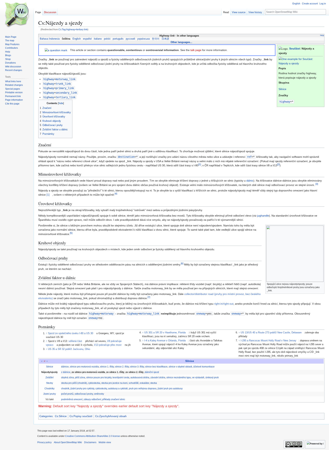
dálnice (65, 366)
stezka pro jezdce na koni (114, 383)
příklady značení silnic (113, 399)
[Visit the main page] (17, 15)
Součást (294, 48)
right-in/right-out (223, 303)
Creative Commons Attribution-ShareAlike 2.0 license (92, 436)
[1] (48, 194)
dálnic (249, 180)
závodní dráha (157, 377)
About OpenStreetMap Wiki (68, 442)
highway (284, 101)
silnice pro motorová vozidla (84, 366)
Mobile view (105, 442)
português (118, 38)
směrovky (99, 394)
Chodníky (49, 388)
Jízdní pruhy (49, 394)
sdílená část (75, 341)
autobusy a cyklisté (118, 388)
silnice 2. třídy (122, 366)
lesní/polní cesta (121, 377)
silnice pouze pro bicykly (98, 377)
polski (107, 38)
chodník (65, 388)
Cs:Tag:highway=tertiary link (73, 29)
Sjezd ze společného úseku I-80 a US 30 (70, 333)
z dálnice (65, 372)
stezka (153, 383)
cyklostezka (94, 383)
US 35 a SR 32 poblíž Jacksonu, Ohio (69, 349)
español (87, 38)
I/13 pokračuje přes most (107, 345)
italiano (97, 38)
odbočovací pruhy (84, 394)
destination (126, 156)
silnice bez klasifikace (156, 366)
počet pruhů (67, 394)
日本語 (165, 38)
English (76, 38)
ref (249, 156)
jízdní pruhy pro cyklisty (82, 388)
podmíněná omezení (71, 399)
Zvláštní (50, 377)
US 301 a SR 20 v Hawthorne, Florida (165, 332)
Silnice (282, 89)
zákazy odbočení (92, 399)
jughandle (263, 215)
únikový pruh (212, 377)
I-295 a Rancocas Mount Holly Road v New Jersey (268, 340)
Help (322, 35)
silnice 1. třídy (107, 366)
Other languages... (181, 42)
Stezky (49, 383)
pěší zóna (80, 377)
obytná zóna (67, 377)
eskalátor (144, 383)
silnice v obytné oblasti (180, 366)
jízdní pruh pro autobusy (170, 388)
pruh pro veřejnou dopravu (143, 388)
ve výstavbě (198, 377)
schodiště (134, 383)
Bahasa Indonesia (49, 38)
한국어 (155, 38)
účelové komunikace (204, 366)
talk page (195, 50)
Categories (46, 416)
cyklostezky (101, 388)
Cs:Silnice (61, 416)
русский (130, 38)
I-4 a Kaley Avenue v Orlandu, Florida (165, 340)
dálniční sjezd (152, 372)
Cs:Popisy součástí (80, 416)
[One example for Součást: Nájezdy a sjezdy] (301, 60)
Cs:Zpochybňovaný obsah (111, 416)
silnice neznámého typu (178, 377)
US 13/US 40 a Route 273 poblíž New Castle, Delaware (271, 332)
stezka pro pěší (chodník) (74, 383)
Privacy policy (44, 442)
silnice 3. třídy (137, 366)
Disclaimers (90, 442)
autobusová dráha (139, 377)
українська (143, 38)
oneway (200, 313)
